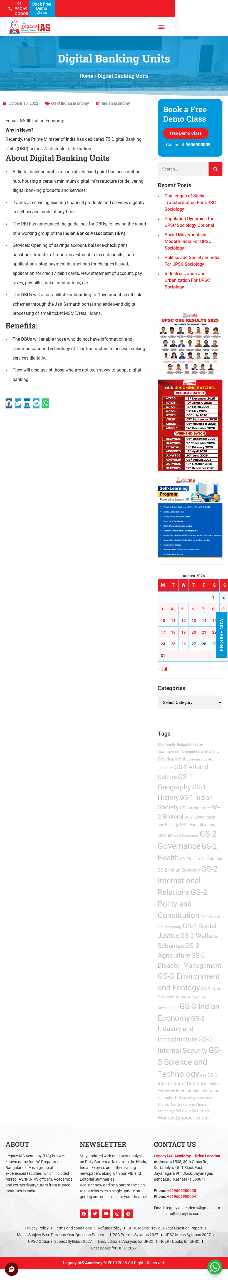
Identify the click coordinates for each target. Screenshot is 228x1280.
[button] (176, 566)
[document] (114, 640)
